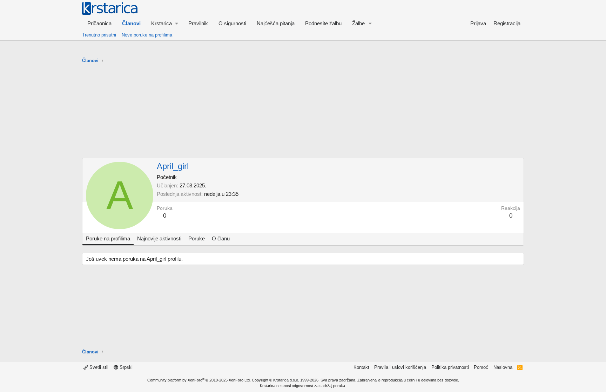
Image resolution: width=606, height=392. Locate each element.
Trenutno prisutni (99, 35)
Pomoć (481, 367)
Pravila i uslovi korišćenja (400, 367)
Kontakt (361, 367)
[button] (164, 23)
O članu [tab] (221, 238)
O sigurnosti (232, 23)
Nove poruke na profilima (147, 35)
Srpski (125, 367)
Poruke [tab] (196, 238)
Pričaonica (99, 23)
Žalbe (358, 23)
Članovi (131, 23)
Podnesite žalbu (323, 23)
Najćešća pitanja (276, 23)
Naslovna (502, 367)
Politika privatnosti (450, 367)
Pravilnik (198, 23)
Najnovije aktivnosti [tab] (159, 238)
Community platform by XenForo (199, 380)
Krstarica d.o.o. (286, 380)
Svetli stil (98, 367)
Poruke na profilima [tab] (108, 238)
